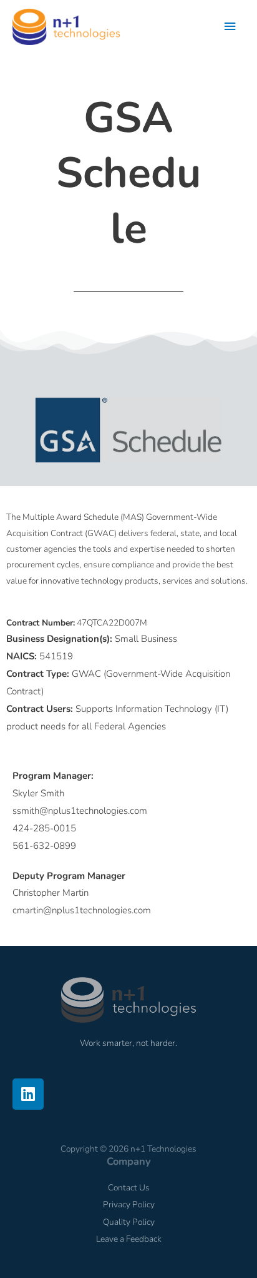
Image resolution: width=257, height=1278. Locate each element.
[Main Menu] (230, 26)
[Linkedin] (28, 1094)
